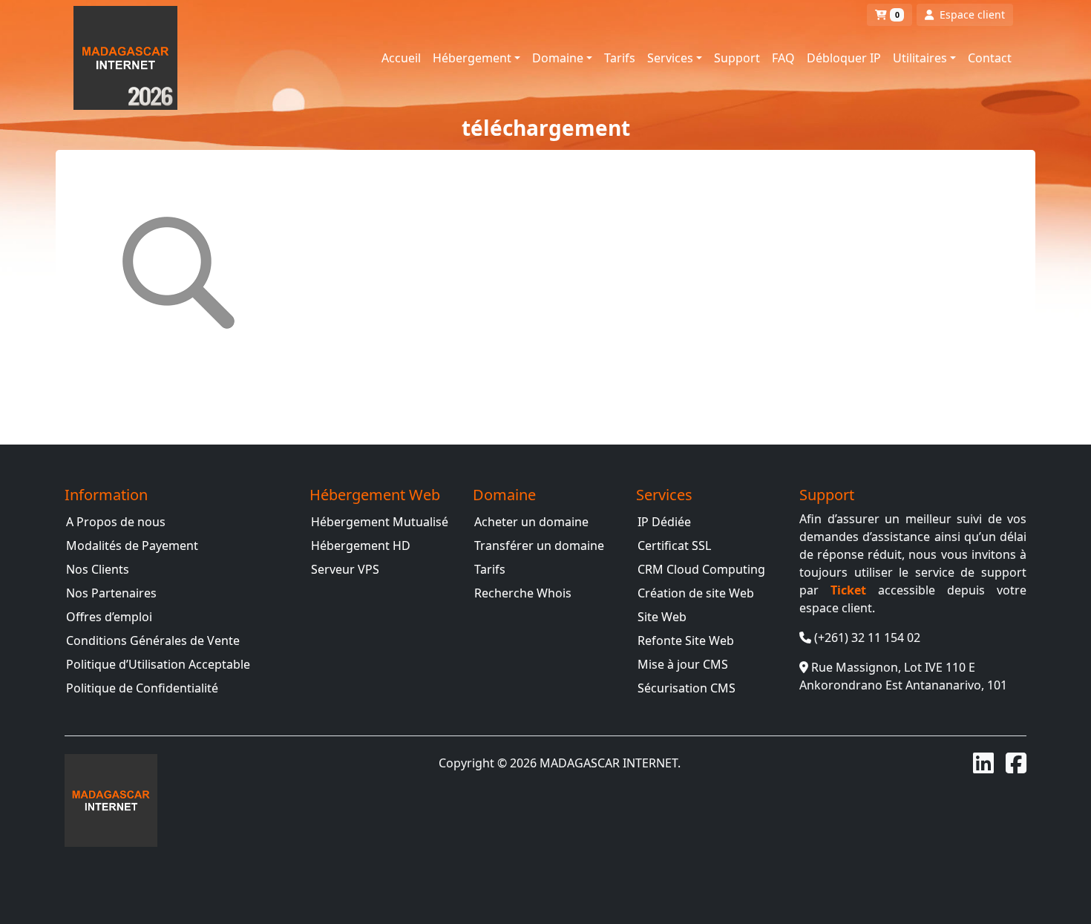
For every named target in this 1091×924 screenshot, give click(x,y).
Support (737, 58)
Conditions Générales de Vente (153, 640)
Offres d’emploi (109, 617)
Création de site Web (696, 593)
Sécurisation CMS (686, 688)
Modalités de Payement (132, 545)
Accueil (401, 58)
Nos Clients (97, 569)
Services (670, 58)
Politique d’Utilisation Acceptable (158, 664)
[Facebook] (1016, 763)
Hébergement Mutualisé (379, 522)
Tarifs (619, 58)
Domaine (557, 58)
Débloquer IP (844, 58)
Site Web (662, 617)
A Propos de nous (116, 522)
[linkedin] (983, 763)
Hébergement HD (360, 545)
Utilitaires (920, 58)
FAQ (783, 58)
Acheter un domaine (531, 522)
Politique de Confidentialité (142, 688)
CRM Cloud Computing (701, 569)
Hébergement (472, 58)
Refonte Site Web (686, 640)
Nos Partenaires (111, 593)
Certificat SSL (674, 545)
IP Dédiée (664, 522)
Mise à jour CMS (683, 664)
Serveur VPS (345, 569)
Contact (990, 58)
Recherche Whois (522, 593)
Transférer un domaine (539, 545)
